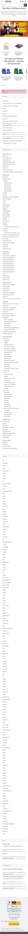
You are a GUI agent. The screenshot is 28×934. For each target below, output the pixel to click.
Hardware (5, 630)
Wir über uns (6, 100)
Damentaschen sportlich (8, 263)
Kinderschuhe (6, 390)
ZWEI (4, 833)
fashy (4, 595)
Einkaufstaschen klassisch (8, 265)
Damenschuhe (6, 338)
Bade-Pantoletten (8, 414)
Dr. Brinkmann (6, 580)
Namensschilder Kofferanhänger (11, 327)
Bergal (4, 501)
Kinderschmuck (6, 216)
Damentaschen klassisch (8, 261)
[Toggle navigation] (1, 1)
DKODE (4, 574)
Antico (4, 475)
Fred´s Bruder (6, 605)
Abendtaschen (6, 253)
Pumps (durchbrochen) (9, 360)
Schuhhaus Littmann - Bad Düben (10, 106)
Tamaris (4, 798)
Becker (4, 496)
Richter (4, 750)
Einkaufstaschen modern (8, 267)
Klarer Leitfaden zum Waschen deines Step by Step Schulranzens (13, 137)
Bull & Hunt (5, 516)
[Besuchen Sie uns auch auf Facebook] (9, 914)
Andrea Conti (6, 470)
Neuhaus (5, 707)
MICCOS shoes (6, 696)
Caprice (4, 524)
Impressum (5, 118)
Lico (3, 674)
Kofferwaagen (7, 325)
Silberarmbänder (8, 190)
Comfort (4, 544)
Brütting (4, 511)
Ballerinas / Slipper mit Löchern (11, 362)
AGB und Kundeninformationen (10, 116)
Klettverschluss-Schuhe (9, 378)
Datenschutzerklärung (8, 127)
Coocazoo (5, 549)
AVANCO (4, 486)
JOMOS (4, 651)
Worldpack (5, 828)
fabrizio (4, 592)
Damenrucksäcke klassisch (9, 257)
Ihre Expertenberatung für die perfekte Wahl (13, 876)
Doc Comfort (5, 577)
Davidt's (4, 564)
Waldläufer (5, 826)
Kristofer (5, 663)
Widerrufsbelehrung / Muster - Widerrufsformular (10, 124)
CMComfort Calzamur (7, 541)
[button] (20, 1)
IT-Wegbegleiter (14, 918)
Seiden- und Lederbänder (8, 242)
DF (3, 572)
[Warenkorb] (25, 1)
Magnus (4, 681)
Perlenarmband (7, 188)
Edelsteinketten (6, 204)
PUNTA (4, 734)
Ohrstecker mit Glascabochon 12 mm (11, 234)
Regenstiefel (7, 354)
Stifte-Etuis (5, 167)
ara (3, 481)
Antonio (4, 478)
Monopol (5, 701)
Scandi (4, 770)
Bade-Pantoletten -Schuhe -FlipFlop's (11, 408)
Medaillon (5, 218)
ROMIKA (4, 760)
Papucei (4, 717)
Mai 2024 (5, 853)
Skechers (5, 778)
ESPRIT (4, 590)
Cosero (4, 554)
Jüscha (4, 656)
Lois (3, 676)
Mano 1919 (5, 689)
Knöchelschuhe (7, 406)
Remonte (5, 745)
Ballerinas (6, 402)
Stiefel (5, 372)
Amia (4, 468)
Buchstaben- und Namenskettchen (10, 196)
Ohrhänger (5, 224)
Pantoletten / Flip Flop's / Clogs (11, 368)
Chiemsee (5, 529)
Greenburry (5, 623)
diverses (4, 423)
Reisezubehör (6, 317)
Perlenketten (5, 238)
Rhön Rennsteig (6, 747)
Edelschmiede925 (7, 582)
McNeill (4, 694)
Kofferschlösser (7, 323)
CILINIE (4, 531)
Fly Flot (4, 602)
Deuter (4, 569)
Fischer (4, 600)
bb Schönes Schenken (8, 491)
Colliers (4, 200)
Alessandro (5, 463)
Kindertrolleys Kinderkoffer (9, 292)
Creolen (4, 202)
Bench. (4, 498)
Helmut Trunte (6, 633)
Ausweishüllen (6, 437)
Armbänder (5, 181)
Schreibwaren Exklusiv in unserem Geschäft (13, 171)
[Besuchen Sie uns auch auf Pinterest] (12, 914)
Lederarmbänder (8, 187)
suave (4, 793)
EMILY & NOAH (6, 585)
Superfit (4, 795)
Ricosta (4, 752)
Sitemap (4, 113)
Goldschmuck (6, 206)
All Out (4, 465)
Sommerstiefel (7, 358)
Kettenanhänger (6, 214)
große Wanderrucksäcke (8, 309)
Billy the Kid (5, 506)
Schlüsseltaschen (6, 431)
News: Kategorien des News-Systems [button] (9, 921)
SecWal (4, 775)
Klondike (5, 661)
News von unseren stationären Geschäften (12, 869)
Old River (5, 712)
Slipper (5, 376)
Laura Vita (5, 668)
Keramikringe (6, 212)
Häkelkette (5, 208)
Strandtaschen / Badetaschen (9, 331)
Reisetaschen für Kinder (8, 294)
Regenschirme (6, 279)
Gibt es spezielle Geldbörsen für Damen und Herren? (13, 133)
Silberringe (5, 246)
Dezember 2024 (6, 844)
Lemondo (5, 671)
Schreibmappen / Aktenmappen (10, 448)
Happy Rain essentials (8, 628)
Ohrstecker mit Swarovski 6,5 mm (11, 232)
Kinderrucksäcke (6, 286)
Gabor (4, 607)
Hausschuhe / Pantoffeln (9, 348)
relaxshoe (5, 742)
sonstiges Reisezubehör (9, 329)
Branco (4, 508)
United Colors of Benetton (8, 823)
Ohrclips (4, 222)
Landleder (5, 666)
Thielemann (5, 803)
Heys (4, 635)
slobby (4, 780)
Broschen (5, 194)
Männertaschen (6, 277)
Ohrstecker (5, 230)
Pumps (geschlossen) (9, 346)
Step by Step (5, 788)
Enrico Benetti (6, 587)
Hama (4, 625)
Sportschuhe (7, 380)
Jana (4, 648)
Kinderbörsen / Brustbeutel (9, 284)
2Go (3, 460)
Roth (4, 762)
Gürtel (4, 273)
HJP (3, 638)
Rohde (4, 757)
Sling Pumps (7, 364)
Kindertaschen (6, 290)
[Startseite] (14, 28)
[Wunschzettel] (23, 1)
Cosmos (4, 557)
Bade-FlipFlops (7, 412)
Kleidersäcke (5, 311)
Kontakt (4, 108)
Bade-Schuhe (7, 416)
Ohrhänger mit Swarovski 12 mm (11, 226)
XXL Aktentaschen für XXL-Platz (10, 143)
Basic (4, 488)
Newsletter (5, 111)
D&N (4, 559)
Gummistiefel (7, 404)
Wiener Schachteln (7, 435)
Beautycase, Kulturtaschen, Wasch (10, 303)
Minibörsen (5, 429)
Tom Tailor (5, 808)
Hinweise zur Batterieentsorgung (10, 121)
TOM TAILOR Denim (7, 811)
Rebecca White (6, 737)
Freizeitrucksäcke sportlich (9, 269)
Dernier (4, 567)
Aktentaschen (6, 444)
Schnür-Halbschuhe (8, 374)
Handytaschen (6, 275)
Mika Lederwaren (6, 699)
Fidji (3, 597)
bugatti (4, 514)
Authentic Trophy (6, 483)
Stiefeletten (6, 340)
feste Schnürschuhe (8, 344)
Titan (4, 806)
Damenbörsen (6, 421)
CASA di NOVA (6, 526)
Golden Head (5, 620)
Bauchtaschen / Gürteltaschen (9, 255)
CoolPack (5, 552)
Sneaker (6, 342)
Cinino (4, 534)
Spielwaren (5, 296)
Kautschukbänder (7, 210)
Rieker (4, 755)
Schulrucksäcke (6, 160)
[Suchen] (25, 5)
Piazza (4, 722)
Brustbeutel (5, 305)
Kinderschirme (6, 288)
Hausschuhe (7, 392)
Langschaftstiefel (8, 356)
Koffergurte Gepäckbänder (10, 321)
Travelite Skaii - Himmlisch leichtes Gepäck (12, 140)
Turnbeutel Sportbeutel (8, 169)
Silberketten (5, 244)
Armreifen (5, 192)
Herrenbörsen (6, 425)
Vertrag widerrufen (14, 924)
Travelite (5, 813)
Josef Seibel (5, 653)
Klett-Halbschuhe (8, 352)
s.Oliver (4, 767)
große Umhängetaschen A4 (9, 271)
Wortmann (5, 831)
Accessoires (5, 177)
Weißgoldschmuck (7, 248)
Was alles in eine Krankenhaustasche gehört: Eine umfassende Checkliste (14, 857)
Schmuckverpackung (7, 240)
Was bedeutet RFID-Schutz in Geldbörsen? (12, 846)
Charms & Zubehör (7, 198)
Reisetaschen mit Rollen (8, 313)
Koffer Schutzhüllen (8, 319)
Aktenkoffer (5, 442)
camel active (5, 521)
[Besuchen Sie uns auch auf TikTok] (18, 914)
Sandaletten (7, 366)
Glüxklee (4, 618)
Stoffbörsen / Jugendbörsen (9, 433)
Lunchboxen (5, 156)
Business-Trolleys (7, 446)
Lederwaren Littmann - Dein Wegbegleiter (12, 103)
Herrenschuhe (6, 370)
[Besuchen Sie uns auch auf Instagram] (15, 914)
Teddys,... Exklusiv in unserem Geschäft (12, 298)
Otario (4, 714)
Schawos (5, 773)
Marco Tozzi (5, 691)
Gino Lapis (5, 613)
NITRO (4, 709)
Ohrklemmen (6, 228)
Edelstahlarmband (8, 183)
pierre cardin (6, 724)
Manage (4, 684)
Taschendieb (5, 800)
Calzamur (5, 519)
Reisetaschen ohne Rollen (8, 315)
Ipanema (5, 643)
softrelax (5, 783)
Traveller (5, 816)
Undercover (5, 821)
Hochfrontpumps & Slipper (10, 350)
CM (3, 539)
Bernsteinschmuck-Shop (14, 917)
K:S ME (4, 658)
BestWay (4, 503)
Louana (4, 679)
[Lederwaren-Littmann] (7, 1)
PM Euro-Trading (6, 729)
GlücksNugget (6, 615)
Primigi (4, 732)
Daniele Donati (6, 562)
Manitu (4, 686)
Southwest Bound (7, 785)
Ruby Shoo (5, 765)
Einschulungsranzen (7, 158)
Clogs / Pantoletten (8, 386)
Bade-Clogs (6, 410)
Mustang (5, 704)
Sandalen (6, 388)
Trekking (4, 818)
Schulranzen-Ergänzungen (9, 164)
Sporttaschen (6, 165)
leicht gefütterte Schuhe (9, 382)
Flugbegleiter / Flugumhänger (9, 307)
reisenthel (5, 740)
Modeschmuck (6, 220)
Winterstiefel (7, 398)
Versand (18, 928)
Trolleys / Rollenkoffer (8, 333)
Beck (4, 493)
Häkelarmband (7, 185)
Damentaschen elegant (8, 259)
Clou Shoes (5, 536)
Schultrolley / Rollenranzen (9, 162)
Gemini (4, 610)
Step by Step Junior (7, 790)
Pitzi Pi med (5, 727)
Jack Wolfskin (5, 646)
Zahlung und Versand (7, 130)
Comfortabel (5, 547)
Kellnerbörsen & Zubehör (8, 427)
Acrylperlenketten (7, 179)
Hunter (4, 640)
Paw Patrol (5, 719)
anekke (4, 473)
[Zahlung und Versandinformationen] (14, 903)
